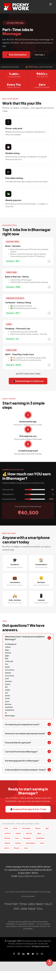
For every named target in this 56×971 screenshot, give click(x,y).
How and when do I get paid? (27, 742)
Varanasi (29, 833)
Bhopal (16, 848)
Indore (6, 848)
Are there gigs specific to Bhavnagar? (27, 760)
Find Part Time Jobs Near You (27, 904)
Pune (17, 838)
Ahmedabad (30, 843)
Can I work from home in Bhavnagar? (27, 751)
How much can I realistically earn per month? (27, 733)
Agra (47, 828)
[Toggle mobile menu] (50, 4)
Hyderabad (40, 838)
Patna (42, 843)
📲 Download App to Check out (28, 381)
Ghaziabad (26, 828)
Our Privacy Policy (12, 892)
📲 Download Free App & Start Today (28, 809)
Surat (26, 848)
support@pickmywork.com (31, 876)
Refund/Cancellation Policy (33, 892)
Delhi (6, 828)
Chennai (7, 843)
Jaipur (39, 833)
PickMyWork (28, 941)
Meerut (38, 828)
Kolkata (18, 843)
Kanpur (18, 833)
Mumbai (7, 838)
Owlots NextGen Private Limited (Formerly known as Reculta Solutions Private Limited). (29, 944)
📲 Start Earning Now (16, 54)
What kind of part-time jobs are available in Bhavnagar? (28, 637)
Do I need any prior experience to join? (27, 724)
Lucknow (7, 833)
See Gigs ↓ (40, 54)
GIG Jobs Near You (28, 908)
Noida (15, 828)
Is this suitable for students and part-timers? (27, 769)
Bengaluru (27, 838)
